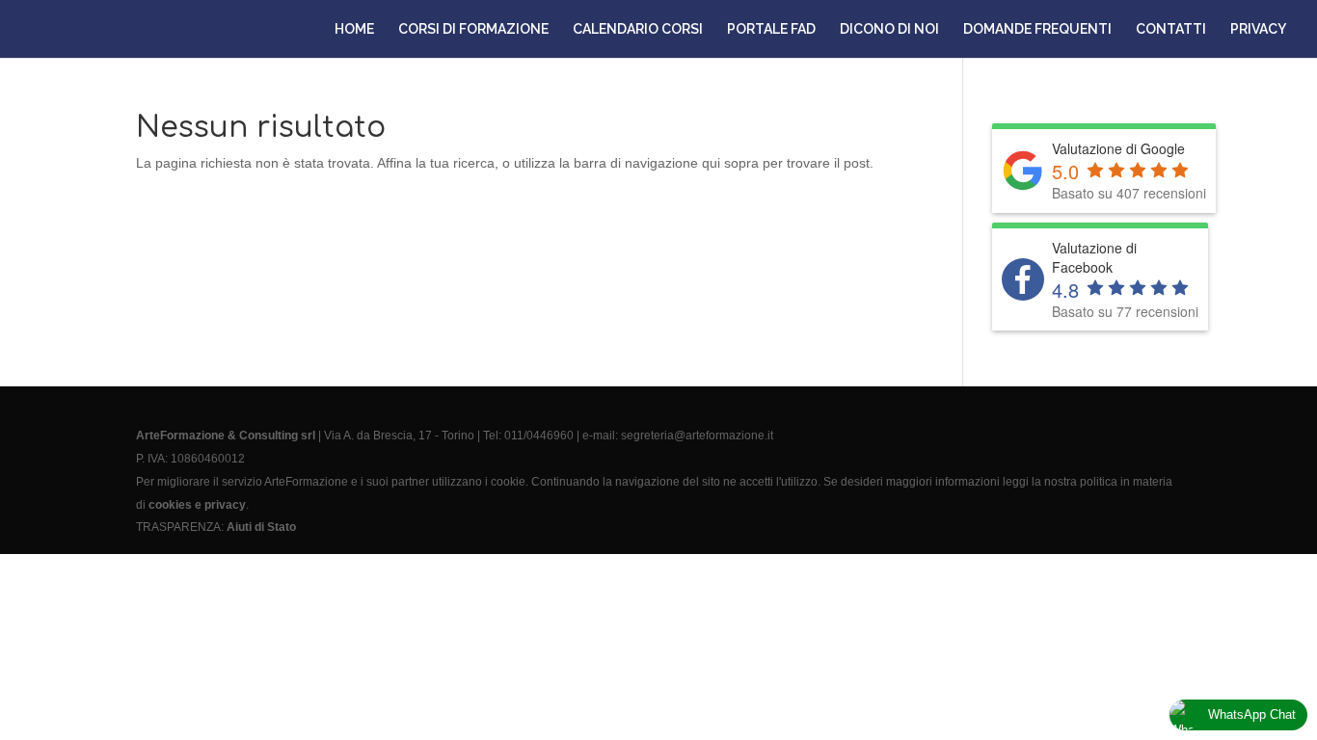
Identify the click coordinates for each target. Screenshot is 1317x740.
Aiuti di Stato (261, 527)
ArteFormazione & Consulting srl (225, 435)
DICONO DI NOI (889, 29)
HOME (354, 29)
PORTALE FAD (771, 29)
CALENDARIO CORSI (638, 29)
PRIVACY (1258, 29)
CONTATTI (1171, 29)
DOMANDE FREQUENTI (1037, 29)
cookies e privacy (197, 505)
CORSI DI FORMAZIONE (473, 29)
